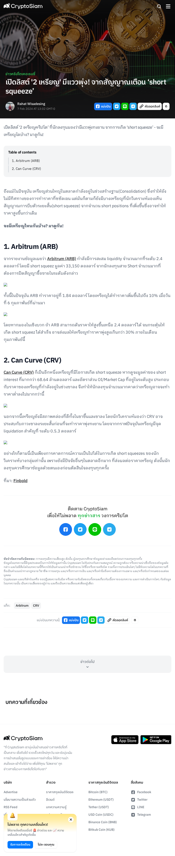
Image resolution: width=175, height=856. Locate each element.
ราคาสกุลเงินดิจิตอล (59, 792)
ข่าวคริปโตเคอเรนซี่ (20, 74)
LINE (140, 807)
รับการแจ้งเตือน (20, 844)
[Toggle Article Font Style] (166, 106)
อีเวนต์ (50, 799)
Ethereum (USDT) (101, 799)
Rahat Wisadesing (31, 104)
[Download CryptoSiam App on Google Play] (155, 739)
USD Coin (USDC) (100, 814)
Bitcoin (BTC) (98, 792)
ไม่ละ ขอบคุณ (46, 844)
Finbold (20, 481)
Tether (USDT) (98, 807)
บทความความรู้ (56, 807)
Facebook (144, 792)
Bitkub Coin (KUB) (101, 829)
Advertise (11, 792)
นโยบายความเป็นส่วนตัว (20, 799)
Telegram (144, 814)
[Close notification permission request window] (71, 819)
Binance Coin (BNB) (102, 822)
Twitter (142, 799)
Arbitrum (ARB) (61, 259)
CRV (36, 605)
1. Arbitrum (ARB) (26, 161)
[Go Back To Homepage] (23, 6)
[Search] (159, 6)
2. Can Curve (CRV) (26, 169)
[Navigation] (168, 6)
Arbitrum (22, 605)
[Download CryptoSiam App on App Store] (125, 739)
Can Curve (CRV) (19, 372)
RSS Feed (10, 807)
